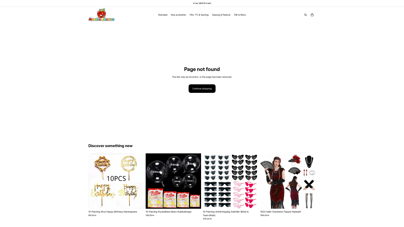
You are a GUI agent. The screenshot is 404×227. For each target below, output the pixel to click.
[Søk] (305, 14)
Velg (141, 203)
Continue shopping (202, 88)
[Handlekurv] (312, 14)
